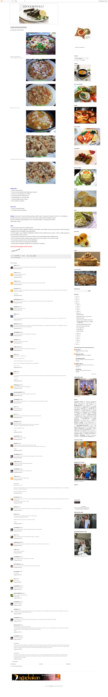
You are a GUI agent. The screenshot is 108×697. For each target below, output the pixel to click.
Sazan (15, 354)
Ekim (78, 308)
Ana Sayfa (41, 664)
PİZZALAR (87, 424)
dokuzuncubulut (17, 625)
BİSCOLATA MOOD (80, 318)
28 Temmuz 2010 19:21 (18, 410)
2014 (77, 296)
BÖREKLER (78, 405)
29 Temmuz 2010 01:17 (18, 439)
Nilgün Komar (16, 323)
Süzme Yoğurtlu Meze (80, 327)
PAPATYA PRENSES (18, 593)
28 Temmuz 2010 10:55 (18, 284)
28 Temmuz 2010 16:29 (18, 395)
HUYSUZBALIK (17, 564)
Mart (77, 338)
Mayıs (78, 335)
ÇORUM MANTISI (80, 314)
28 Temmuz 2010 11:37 (18, 343)
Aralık (78, 304)
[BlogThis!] (31, 256)
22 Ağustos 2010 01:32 (18, 658)
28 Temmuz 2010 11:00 (18, 310)
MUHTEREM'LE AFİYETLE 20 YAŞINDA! (83, 355)
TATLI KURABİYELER (85, 429)
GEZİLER (78, 413)
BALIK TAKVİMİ (79, 331)
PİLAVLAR (81, 424)
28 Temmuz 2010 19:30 (18, 417)
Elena (15, 406)
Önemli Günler (78, 422)
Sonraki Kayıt (13, 664)
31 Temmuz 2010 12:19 (18, 560)
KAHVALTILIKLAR (91, 414)
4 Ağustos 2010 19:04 (17, 605)
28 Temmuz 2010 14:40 (18, 388)
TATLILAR (76, 431)
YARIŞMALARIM (78, 433)
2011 (77, 301)
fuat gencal (16, 288)
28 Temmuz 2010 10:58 (18, 302)
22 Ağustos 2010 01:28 (18, 649)
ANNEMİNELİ (17, 332)
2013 (77, 298)
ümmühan (16, 339)
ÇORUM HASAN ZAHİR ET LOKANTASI (84, 319)
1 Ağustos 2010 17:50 (17, 574)
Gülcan (15, 265)
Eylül (78, 309)
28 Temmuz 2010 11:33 (18, 328)
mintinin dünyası (17, 299)
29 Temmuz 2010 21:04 (18, 493)
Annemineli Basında (78, 401)
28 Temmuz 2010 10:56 (18, 295)
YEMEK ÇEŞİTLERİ (89, 433)
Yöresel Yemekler (17, 257)
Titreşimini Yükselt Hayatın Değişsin (82, 350)
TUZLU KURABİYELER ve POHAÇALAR (87, 432)
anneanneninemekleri (18, 392)
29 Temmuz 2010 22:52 (18, 510)
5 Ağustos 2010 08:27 (17, 613)
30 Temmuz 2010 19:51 (18, 552)
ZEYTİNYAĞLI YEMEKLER (86, 436)
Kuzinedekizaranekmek (80, 358)
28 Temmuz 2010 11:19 (18, 319)
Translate (83, 60)
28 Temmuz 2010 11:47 (18, 350)
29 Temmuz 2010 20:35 (18, 479)
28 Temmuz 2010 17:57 (18, 402)
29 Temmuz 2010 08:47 (18, 450)
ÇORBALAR (85, 407)
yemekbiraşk (16, 421)
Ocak (78, 342)
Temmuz (78, 313)
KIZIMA (84, 416)
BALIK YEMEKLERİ (78, 404)
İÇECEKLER (83, 414)
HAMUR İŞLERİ (86, 413)
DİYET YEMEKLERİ (81, 408)
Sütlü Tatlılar (89, 428)
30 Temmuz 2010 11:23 (18, 530)
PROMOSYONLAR (82, 425)
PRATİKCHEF (94, 424)
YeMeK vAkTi (16, 346)
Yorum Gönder (15, 661)
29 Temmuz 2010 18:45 (18, 472)
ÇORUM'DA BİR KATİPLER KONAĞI (83, 324)
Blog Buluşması (90, 404)
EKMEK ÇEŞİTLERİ (86, 410)
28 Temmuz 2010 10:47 (18, 268)
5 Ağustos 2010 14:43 (17, 621)
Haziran (78, 333)
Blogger (51, 686)
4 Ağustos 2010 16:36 (17, 597)
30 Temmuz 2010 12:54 (18, 538)
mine (15, 414)
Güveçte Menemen (79, 329)
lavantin (15, 514)
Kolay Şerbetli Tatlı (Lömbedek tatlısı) (83, 326)
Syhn (15, 578)
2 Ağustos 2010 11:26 (17, 589)
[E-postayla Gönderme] (27, 255)
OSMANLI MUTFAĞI (91, 421)
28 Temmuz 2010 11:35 (18, 335)
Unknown (16, 272)
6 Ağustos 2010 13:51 (17, 639)
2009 (77, 344)
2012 (77, 299)
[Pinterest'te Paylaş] (35, 256)
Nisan (78, 336)
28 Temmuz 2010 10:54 (18, 277)
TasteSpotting (78, 369)
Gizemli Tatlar (16, 436)
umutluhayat (16, 306)
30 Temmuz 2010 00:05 (18, 523)
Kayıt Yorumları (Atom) (17, 666)
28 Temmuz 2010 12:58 (18, 380)
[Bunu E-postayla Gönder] (30, 256)
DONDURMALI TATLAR (87, 409)
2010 (77, 303)
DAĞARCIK (93, 407)
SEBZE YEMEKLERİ (79, 428)
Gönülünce (16, 443)
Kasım (78, 306)
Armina (15, 549)
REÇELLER (85, 427)
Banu (15, 534)
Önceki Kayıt (68, 664)
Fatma (15, 371)
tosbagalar (16, 609)
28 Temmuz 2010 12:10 (18, 367)
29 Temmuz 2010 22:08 (18, 502)
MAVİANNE (78, 349)
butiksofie (15, 506)
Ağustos (78, 311)
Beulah (15, 314)
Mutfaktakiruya (17, 384)
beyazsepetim (16, 497)
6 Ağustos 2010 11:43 (17, 632)
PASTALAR (91, 422)
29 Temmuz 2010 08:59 (18, 457)
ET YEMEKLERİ (93, 412)
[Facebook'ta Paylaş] (34, 256)
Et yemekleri (84, 412)
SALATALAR (91, 427)
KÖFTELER (90, 416)
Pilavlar (75, 424)
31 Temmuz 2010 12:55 (18, 567)
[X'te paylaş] (32, 256)
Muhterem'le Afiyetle (80, 354)
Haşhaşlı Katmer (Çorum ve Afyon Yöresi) (83, 316)
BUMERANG (88, 405)
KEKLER (78, 416)
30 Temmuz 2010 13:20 (18, 545)
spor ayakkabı (16, 571)
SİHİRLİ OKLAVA (79, 363)
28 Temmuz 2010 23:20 (18, 432)
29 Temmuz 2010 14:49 (18, 465)
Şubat (78, 340)
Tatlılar (94, 429)
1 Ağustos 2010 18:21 (17, 582)
